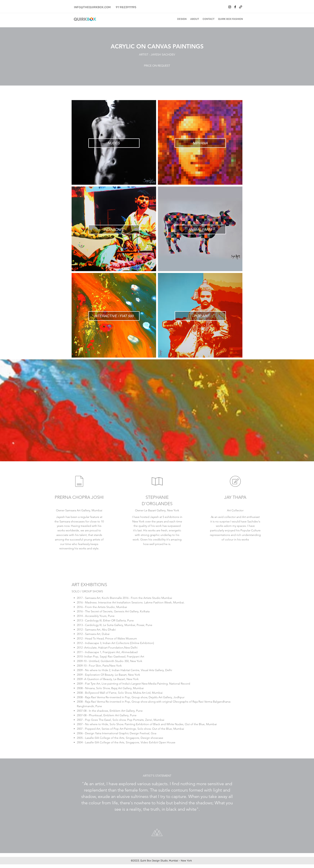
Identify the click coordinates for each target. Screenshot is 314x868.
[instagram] (230, 7)
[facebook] (235, 7)
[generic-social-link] (240, 7)
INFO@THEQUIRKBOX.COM (92, 7)
